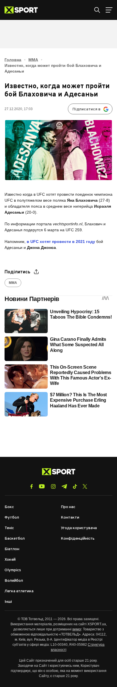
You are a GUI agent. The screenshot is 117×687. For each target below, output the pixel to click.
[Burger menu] (109, 10)
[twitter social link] (85, 486)
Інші (8, 601)
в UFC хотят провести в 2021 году (61, 241)
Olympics (13, 570)
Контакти (70, 517)
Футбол (12, 517)
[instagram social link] (53, 486)
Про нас (68, 507)
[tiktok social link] (75, 486)
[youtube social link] (42, 486)
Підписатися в (86, 109)
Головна (13, 59)
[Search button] (97, 10)
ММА (33, 59)
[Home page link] (23, 10)
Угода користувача (79, 528)
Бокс (9, 507)
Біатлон (12, 549)
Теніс (9, 528)
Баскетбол (15, 538)
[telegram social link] (64, 486)
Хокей (10, 559)
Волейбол (14, 580)
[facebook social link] (31, 486)
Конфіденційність (78, 538)
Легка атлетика (19, 591)
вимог (76, 629)
